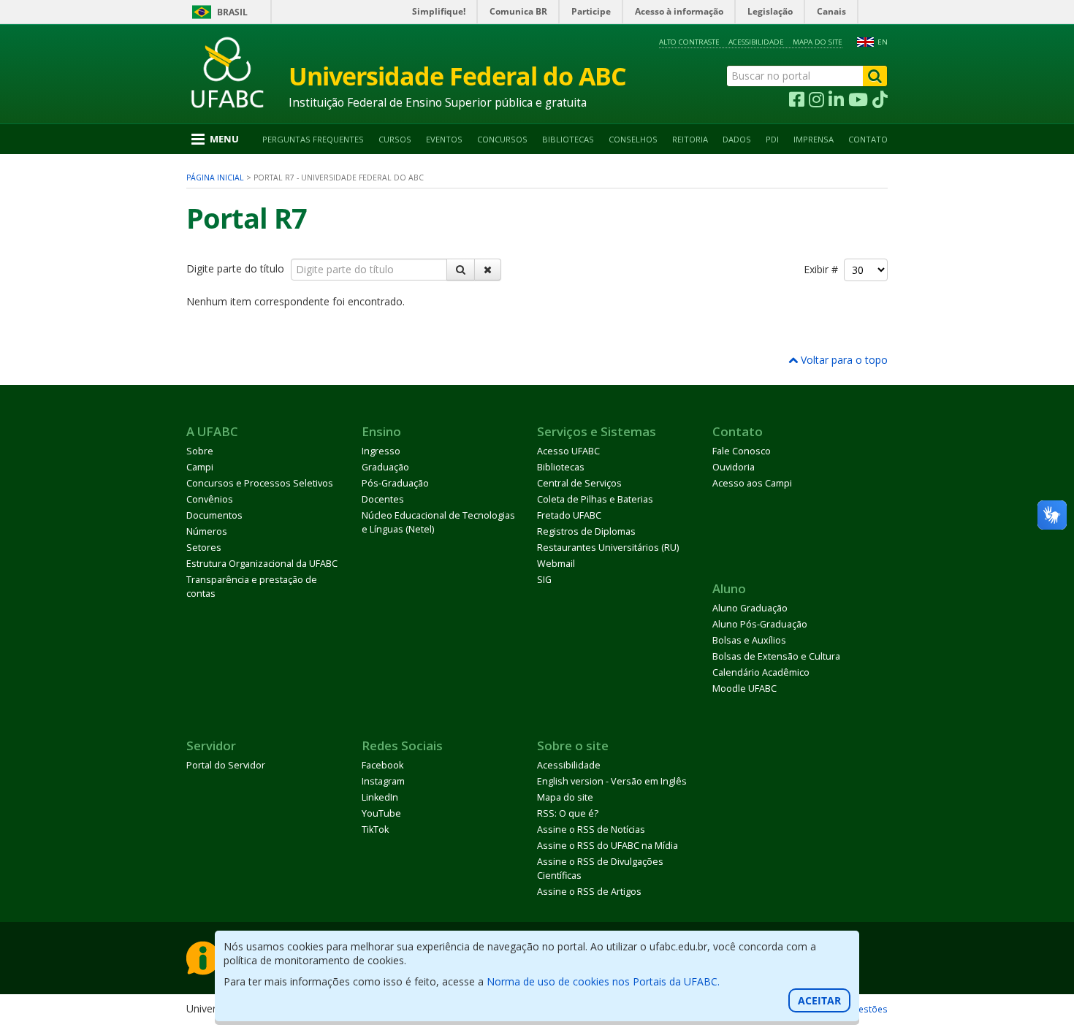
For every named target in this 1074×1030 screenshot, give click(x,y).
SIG (544, 579)
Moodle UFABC (744, 688)
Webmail (556, 563)
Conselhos (633, 139)
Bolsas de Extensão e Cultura (776, 656)
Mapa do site (817, 42)
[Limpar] (487, 270)
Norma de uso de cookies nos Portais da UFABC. (603, 981)
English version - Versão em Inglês (612, 781)
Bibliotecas (568, 139)
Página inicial (215, 177)
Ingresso (381, 451)
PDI (772, 139)
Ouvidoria (733, 467)
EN (882, 42)
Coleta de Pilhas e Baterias (595, 499)
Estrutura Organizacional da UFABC (262, 563)
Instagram (383, 781)
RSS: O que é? (567, 813)
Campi (199, 467)
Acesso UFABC (568, 451)
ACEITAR (819, 1000)
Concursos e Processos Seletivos (259, 483)
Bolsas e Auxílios (749, 640)
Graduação (385, 467)
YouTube (381, 813)
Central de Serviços (579, 483)
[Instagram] (816, 100)
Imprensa (813, 139)
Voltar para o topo (843, 360)
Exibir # (824, 269)
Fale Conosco (741, 451)
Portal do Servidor (225, 765)
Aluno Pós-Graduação (759, 624)
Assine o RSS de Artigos (589, 891)
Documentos (214, 515)
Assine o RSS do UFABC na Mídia (607, 845)
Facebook (382, 765)
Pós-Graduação (395, 483)
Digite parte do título (236, 268)
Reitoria (690, 139)
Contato (868, 139)
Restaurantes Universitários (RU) (608, 547)
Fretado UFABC (569, 515)
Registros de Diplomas (586, 531)
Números (206, 531)
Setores (203, 547)
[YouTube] (858, 100)
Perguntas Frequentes (313, 139)
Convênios (209, 499)
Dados (737, 139)
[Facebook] (796, 100)
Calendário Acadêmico (761, 672)
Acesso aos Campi (752, 483)
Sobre (199, 451)
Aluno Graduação (750, 608)
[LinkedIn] (836, 100)
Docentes (383, 499)
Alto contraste (689, 42)
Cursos (394, 139)
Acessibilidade (756, 42)
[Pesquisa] (460, 270)
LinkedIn (380, 797)
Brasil (232, 12)
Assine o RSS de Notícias (591, 829)
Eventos (444, 139)
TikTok (375, 829)
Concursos (502, 139)
